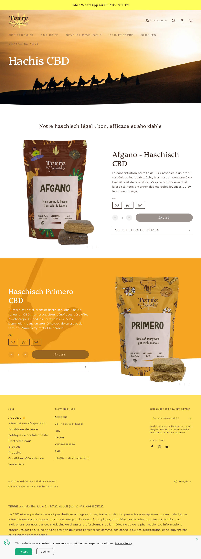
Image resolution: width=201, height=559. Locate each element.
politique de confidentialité (28, 435)
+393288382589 (65, 444)
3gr (117, 205)
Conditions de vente (23, 429)
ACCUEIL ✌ (17, 417)
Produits (14, 452)
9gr (140, 205)
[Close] (197, 539)
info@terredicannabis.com (72, 458)
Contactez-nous (19, 441)
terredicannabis (26, 481)
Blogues (14, 446)
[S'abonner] (191, 418)
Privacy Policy (123, 543)
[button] (173, 20)
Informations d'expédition (27, 423)
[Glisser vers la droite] (96, 247)
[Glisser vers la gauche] (88, 247)
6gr (128, 205)
